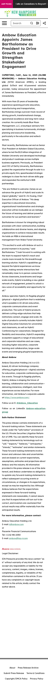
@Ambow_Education (27, 403)
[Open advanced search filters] (37, 23)
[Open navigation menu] (4, 23)
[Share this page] (44, 23)
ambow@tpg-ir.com (18, 538)
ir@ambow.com (16, 524)
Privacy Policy (36, 678)
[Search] (32, 23)
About (12, 667)
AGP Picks (6, 4)
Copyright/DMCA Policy (16, 678)
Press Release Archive (28, 667)
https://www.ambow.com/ (17, 397)
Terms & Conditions (35, 673)
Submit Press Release (14, 673)
